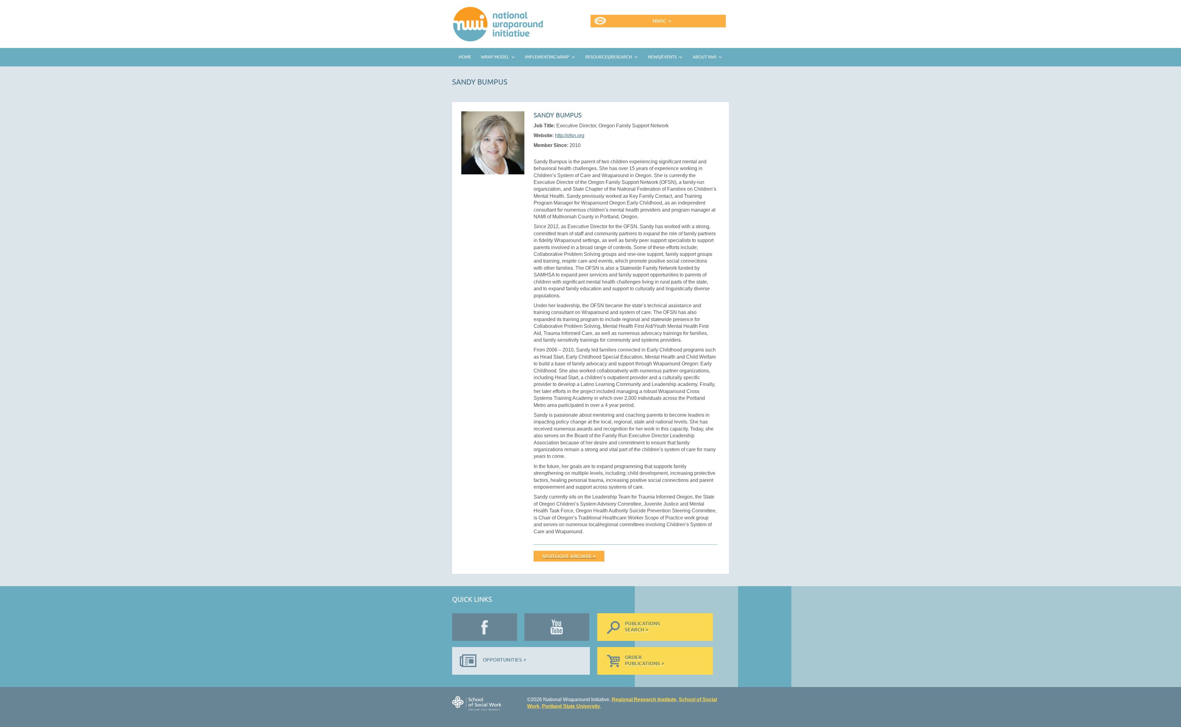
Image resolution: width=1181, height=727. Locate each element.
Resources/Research (608, 57)
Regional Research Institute (644, 699)
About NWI (704, 57)
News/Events (662, 57)
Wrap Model (495, 57)
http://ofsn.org (569, 135)
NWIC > (662, 21)
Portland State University (571, 706)
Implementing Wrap (547, 57)
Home (465, 57)
